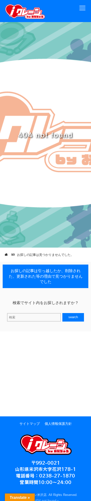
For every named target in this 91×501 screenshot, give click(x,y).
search (73, 317)
